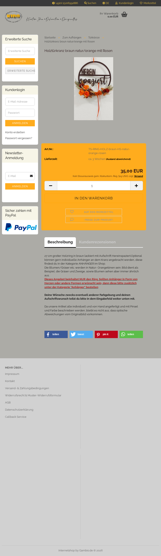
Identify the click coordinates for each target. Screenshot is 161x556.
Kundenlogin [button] (126, 3)
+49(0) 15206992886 (66, 3)
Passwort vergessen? (18, 138)
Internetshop (66, 550)
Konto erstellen (15, 132)
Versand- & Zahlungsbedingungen (27, 388)
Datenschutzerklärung (19, 409)
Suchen (20, 61)
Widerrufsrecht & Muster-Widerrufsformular (33, 395)
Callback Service (15, 416)
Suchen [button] (91, 3)
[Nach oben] (149, 550)
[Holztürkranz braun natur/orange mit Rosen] (93, 88)
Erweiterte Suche (21, 70)
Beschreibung (60, 242)
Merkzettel (149, 3)
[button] (105, 3)
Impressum (12, 373)
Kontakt (10, 381)
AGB (8, 402)
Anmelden (20, 123)
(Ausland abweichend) (118, 159)
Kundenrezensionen (97, 242)
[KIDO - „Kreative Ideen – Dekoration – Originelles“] (41, 16)
